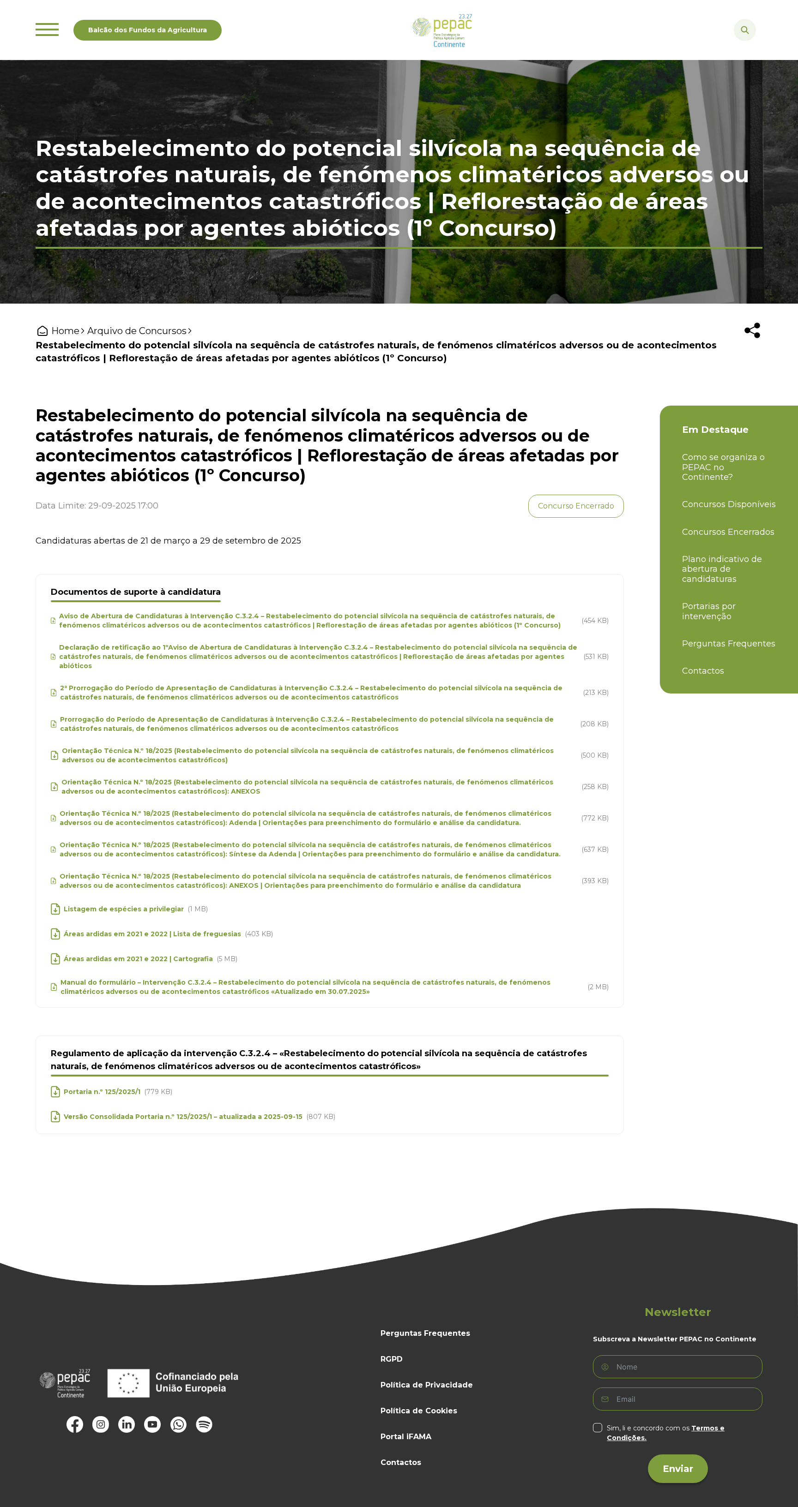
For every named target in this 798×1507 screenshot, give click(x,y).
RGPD (392, 1359)
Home (65, 330)
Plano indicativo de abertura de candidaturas (722, 569)
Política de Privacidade (427, 1385)
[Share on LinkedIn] (727, 357)
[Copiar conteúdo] (757, 357)
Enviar (678, 1468)
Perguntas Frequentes (728, 644)
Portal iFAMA (406, 1436)
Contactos (703, 671)
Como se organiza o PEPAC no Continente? (723, 467)
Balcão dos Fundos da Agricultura (147, 30)
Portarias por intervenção (709, 612)
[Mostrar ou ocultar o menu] (47, 30)
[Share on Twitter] (697, 357)
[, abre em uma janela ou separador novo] (74, 1424)
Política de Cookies (419, 1410)
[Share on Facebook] (683, 357)
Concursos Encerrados (728, 532)
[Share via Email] (742, 357)
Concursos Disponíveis (729, 504)
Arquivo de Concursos (137, 330)
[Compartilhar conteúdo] (752, 330)
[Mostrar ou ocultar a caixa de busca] (745, 30)
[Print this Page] (712, 357)
